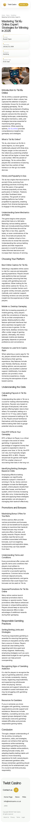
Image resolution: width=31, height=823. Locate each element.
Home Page (8, 797)
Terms (18, 817)
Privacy (13, 817)
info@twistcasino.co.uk (12, 801)
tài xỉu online (13, 129)
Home (3, 15)
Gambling (13, 15)
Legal (23, 817)
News (7, 15)
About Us (6, 817)
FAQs (24, 797)
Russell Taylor (7, 39)
